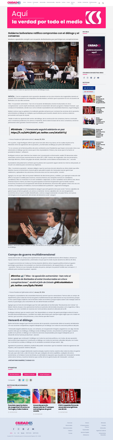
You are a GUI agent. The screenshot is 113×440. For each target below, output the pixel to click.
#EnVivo (15, 275)
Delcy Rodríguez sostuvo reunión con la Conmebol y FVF (100, 121)
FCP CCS (28, 433)
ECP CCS (35, 433)
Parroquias (35, 2)
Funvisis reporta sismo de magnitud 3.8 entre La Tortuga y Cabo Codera (18, 407)
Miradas (103, 423)
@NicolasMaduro (63, 282)
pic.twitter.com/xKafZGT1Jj (51, 132)
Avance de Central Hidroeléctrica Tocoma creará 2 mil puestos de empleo (100, 133)
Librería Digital (85, 432)
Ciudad (104, 425)
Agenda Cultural (101, 430)
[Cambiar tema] (99, 3)
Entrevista (103, 428)
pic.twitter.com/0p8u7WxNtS (27, 285)
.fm (18, 433)
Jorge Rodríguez (45, 374)
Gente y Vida (73, 3)
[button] (94, 52)
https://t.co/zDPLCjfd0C (23, 132)
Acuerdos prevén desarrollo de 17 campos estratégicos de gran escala (43, 408)
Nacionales (43, 2)
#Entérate (16, 129)
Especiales (86, 430)
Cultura (63, 2)
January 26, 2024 (39, 139)
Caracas (29, 2)
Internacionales (51, 2)
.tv (15, 433)
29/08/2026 (13, 412)
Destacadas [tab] (89, 88)
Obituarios (86, 435)
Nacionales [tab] (90, 91)
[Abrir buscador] (103, 3)
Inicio (24, 2)
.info (11, 433)
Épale (22, 433)
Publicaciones (92, 2)
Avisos (87, 423)
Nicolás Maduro (14, 374)
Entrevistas (85, 2)
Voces (68, 2)
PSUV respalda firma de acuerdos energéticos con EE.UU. (68, 407)
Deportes (58, 2)
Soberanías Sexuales (102, 434)
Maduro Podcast (29, 374)
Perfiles (79, 2)
